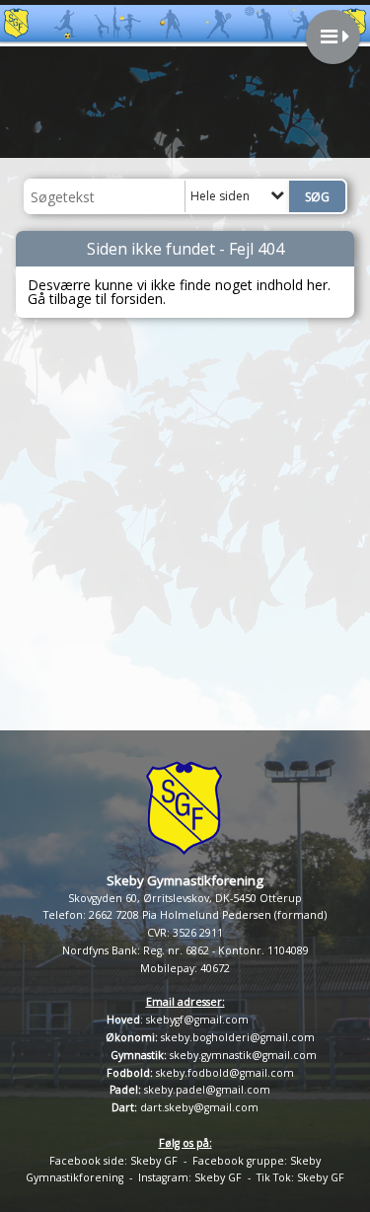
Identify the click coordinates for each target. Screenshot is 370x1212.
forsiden (137, 298)
